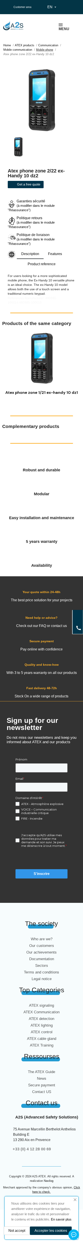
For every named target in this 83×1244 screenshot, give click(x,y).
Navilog (48, 1180)
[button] (6, 365)
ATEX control (41, 1032)
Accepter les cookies (51, 1230)
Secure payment (41, 1085)
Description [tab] (30, 254)
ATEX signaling (41, 1005)
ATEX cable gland (41, 1039)
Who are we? (41, 939)
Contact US (41, 1092)
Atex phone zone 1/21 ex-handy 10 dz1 (41, 392)
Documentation (41, 959)
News (41, 1078)
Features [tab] (55, 254)
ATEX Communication (41, 1012)
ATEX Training (41, 1045)
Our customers (41, 946)
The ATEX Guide (41, 1072)
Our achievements (41, 952)
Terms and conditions (41, 972)
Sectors (41, 965)
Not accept (16, 1230)
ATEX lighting (42, 1025)
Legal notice (42, 979)
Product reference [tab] (42, 264)
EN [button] (52, 7)
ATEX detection (41, 1019)
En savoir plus (61, 1219)
